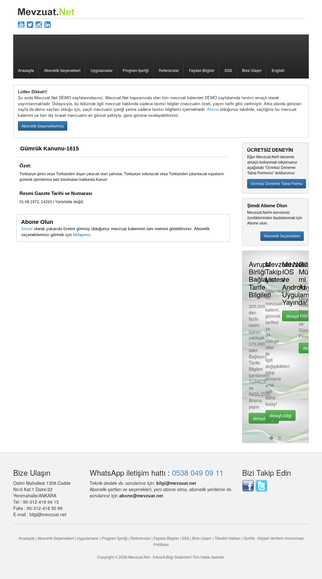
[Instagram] (39, 24)
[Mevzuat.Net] (46, 11)
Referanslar (169, 70)
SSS (228, 70)
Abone (213, 109)
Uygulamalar (102, 70)
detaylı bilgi (271, 415)
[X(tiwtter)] (30, 24)
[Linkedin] (47, 24)
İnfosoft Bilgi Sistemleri (172, 557)
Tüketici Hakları (228, 538)
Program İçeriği (136, 70)
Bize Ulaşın (252, 70)
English (278, 70)
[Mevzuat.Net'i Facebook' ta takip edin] (248, 485)
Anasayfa (26, 70)
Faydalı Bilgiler (201, 70)
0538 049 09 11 (198, 472)
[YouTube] (21, 24)
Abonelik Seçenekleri (62, 70)
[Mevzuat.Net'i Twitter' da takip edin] (261, 485)
